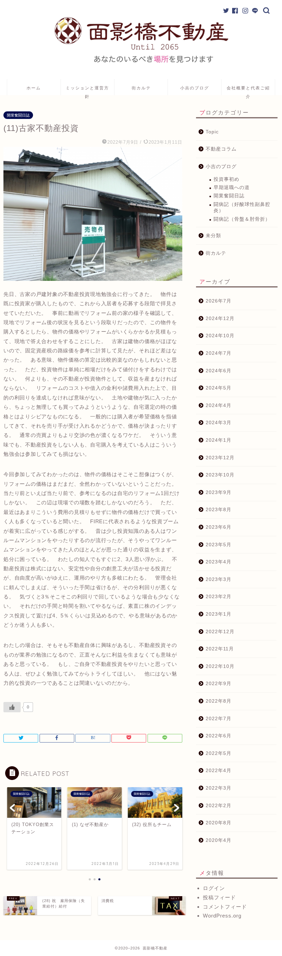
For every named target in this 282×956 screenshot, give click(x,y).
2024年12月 (220, 318)
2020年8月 (218, 822)
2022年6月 (218, 735)
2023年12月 (220, 457)
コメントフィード (225, 907)
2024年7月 (218, 353)
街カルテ (141, 87)
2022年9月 (218, 683)
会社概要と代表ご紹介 (248, 90)
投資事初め (226, 179)
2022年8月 (218, 701)
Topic (212, 131)
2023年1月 (218, 614)
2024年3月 (218, 422)
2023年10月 (220, 474)
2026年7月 (218, 301)
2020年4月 (218, 840)
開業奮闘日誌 (18, 115)
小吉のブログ (194, 87)
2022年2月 (218, 805)
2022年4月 (218, 770)
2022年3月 (218, 788)
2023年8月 (218, 509)
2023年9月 (218, 492)
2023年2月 (218, 596)
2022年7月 (218, 718)
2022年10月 (220, 666)
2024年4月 (218, 405)
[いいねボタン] (12, 707)
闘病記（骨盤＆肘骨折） (242, 219)
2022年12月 (220, 631)
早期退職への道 (232, 187)
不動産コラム (221, 149)
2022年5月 (218, 753)
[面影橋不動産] (141, 63)
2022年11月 (220, 648)
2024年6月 (218, 370)
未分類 (213, 235)
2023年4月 (218, 561)
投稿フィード (219, 897)
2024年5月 (218, 388)
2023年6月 (218, 527)
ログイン (214, 888)
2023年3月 (218, 579)
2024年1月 (218, 440)
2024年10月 (220, 335)
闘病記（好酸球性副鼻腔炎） (242, 207)
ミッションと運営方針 (87, 90)
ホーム (33, 87)
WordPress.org (222, 916)
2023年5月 (218, 544)
